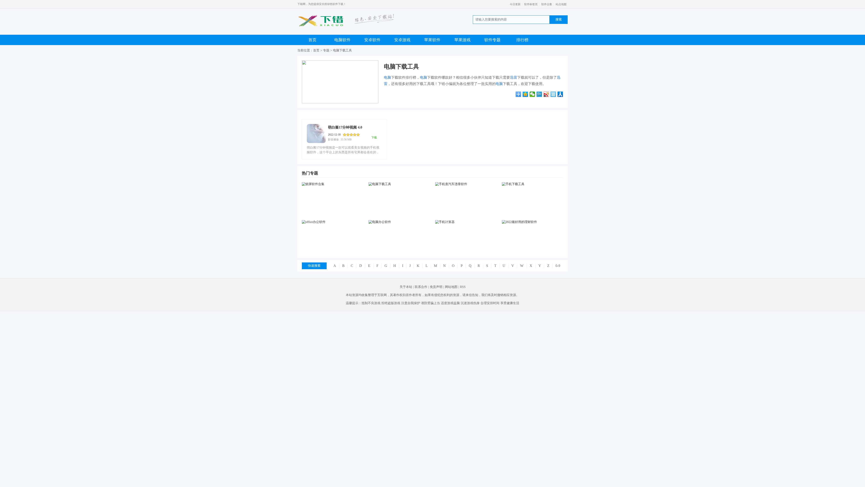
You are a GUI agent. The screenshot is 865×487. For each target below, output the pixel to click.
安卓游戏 (402, 40)
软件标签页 (531, 4)
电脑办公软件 (398, 250)
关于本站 (406, 287)
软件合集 (546, 4)
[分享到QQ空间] (525, 94)
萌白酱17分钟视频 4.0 (345, 127)
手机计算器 (465, 250)
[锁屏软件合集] (332, 184)
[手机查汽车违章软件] (465, 184)
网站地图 (451, 287)
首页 (312, 40)
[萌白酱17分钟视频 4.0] (316, 133)
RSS (463, 287)
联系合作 (421, 287)
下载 (374, 137)
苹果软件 (432, 40)
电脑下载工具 (342, 50)
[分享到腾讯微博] (539, 94)
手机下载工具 (532, 212)
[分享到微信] (532, 94)
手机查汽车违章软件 (465, 212)
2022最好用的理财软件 (532, 250)
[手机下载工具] (532, 184)
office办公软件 (332, 250)
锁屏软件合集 (332, 212)
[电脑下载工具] (399, 184)
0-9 (557, 266)
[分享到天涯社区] (553, 94)
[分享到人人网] (560, 94)
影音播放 (333, 139)
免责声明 (436, 287)
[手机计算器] (465, 222)
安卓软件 (372, 40)
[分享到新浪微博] (546, 94)
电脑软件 (342, 40)
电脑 (387, 77)
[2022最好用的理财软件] (532, 222)
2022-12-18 (334, 134)
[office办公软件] (332, 222)
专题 (326, 50)
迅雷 (513, 77)
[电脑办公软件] (399, 222)
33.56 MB (346, 139)
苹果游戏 (462, 40)
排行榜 (522, 40)
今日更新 (515, 4)
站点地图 (561, 4)
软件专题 (492, 40)
